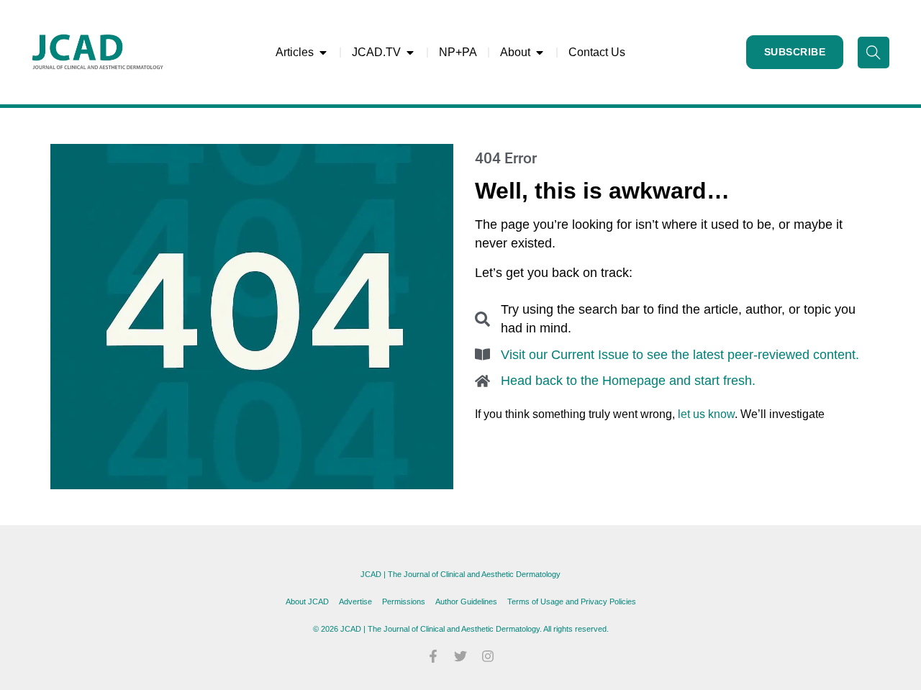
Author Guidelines (466, 601)
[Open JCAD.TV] (410, 52)
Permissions (403, 601)
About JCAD (307, 601)
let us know (706, 414)
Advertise (355, 601)
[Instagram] (487, 656)
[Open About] (539, 52)
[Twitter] (460, 656)
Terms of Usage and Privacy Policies (571, 601)
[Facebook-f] (433, 656)
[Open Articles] (323, 52)
